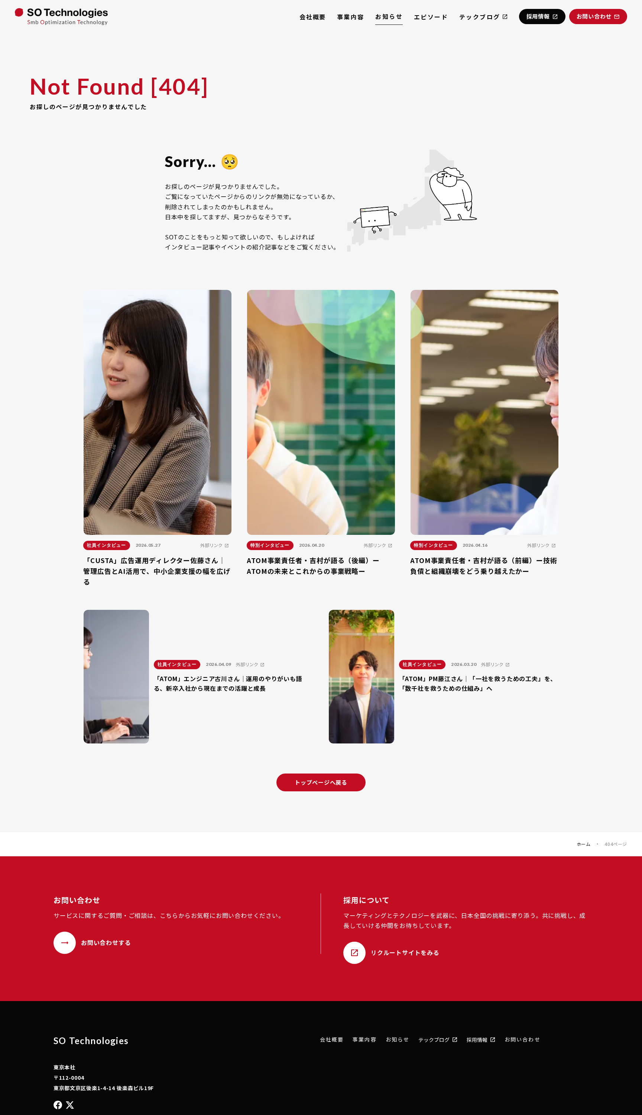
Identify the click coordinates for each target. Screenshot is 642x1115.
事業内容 (350, 16)
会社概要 (312, 16)
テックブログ (479, 16)
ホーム (584, 844)
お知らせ (389, 16)
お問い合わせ (523, 1039)
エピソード (431, 16)
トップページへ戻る (321, 782)
